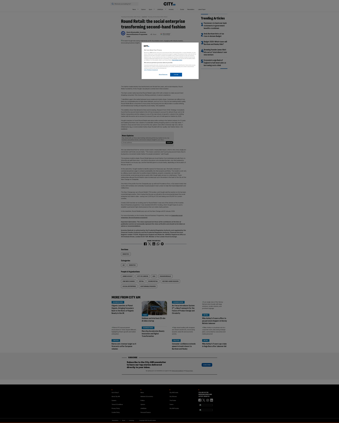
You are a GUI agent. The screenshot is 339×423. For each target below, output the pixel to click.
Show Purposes (163, 74)
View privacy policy (177, 60)
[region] (170, 60)
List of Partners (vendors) (151, 70)
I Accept (176, 74)
